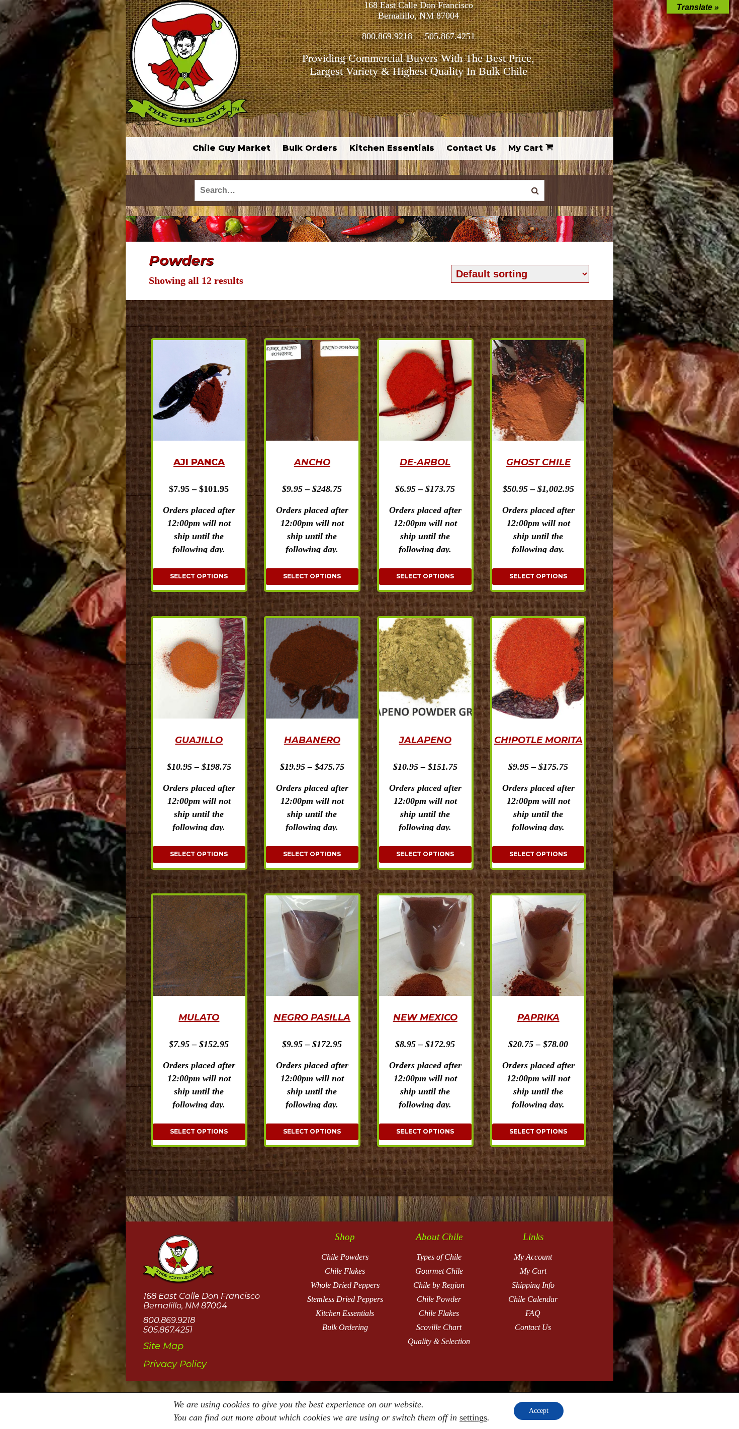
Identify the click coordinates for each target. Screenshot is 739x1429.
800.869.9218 (387, 36)
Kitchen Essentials (345, 1313)
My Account (533, 1257)
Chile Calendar (533, 1299)
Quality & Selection (439, 1341)
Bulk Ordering (345, 1327)
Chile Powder (439, 1299)
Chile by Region (439, 1285)
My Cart (533, 1271)
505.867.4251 (450, 36)
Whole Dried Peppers (345, 1285)
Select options (199, 576)
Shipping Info (533, 1285)
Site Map (163, 1346)
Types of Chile (438, 1257)
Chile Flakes (345, 1271)
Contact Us (533, 1327)
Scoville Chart (438, 1327)
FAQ (532, 1313)
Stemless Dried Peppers (345, 1299)
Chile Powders (344, 1257)
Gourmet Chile (439, 1271)
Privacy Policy (175, 1364)
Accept (538, 1410)
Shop (345, 1237)
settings (473, 1417)
